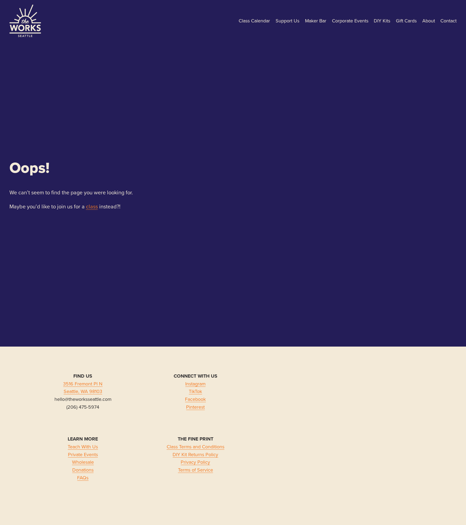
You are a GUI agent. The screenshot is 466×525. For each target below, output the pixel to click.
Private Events (83, 454)
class (92, 206)
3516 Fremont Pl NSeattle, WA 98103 (82, 387)
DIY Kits (382, 20)
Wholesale (83, 462)
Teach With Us (83, 446)
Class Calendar (254, 20)
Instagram (195, 383)
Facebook (195, 399)
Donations (83, 469)
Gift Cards (406, 20)
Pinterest (195, 407)
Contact (448, 20)
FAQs (82, 477)
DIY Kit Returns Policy (195, 454)
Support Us (287, 20)
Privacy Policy (195, 462)
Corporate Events (350, 20)
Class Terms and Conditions (195, 446)
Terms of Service (195, 469)
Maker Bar (315, 20)
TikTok (195, 391)
